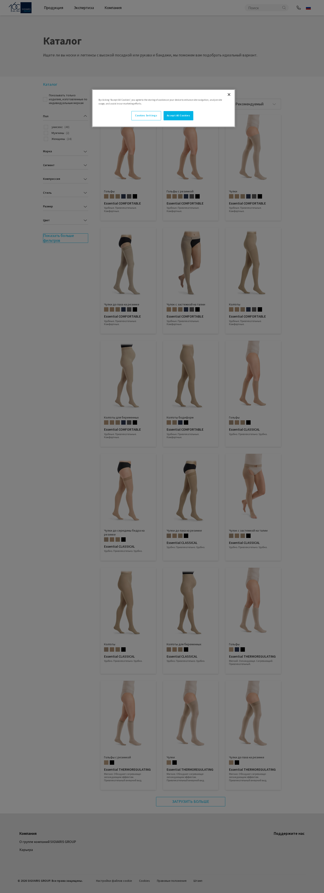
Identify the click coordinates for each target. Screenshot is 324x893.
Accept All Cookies (178, 115)
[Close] (229, 94)
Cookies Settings (146, 115)
